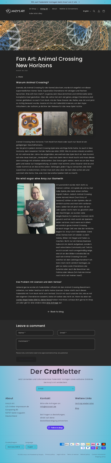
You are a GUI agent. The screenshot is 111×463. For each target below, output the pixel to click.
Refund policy (85, 454)
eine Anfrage (52, 303)
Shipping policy (100, 457)
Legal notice (61, 454)
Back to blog (57, 311)
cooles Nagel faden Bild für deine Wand (34, 300)
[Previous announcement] (6, 2)
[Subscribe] (72, 388)
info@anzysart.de (48, 406)
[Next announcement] (104, 2)
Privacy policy (50, 454)
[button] (33, 9)
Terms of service (72, 454)
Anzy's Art (26, 454)
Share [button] (20, 77)
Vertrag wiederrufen (84, 403)
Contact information (99, 454)
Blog (77, 408)
